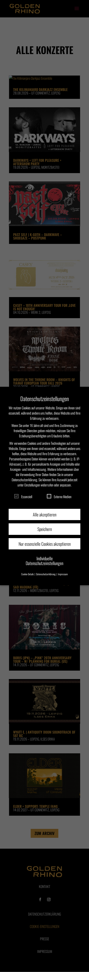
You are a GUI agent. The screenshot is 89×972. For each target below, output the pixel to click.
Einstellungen (32, 485)
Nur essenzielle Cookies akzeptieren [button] (45, 544)
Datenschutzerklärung (24, 479)
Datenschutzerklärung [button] (46, 574)
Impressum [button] (63, 574)
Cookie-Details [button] (27, 574)
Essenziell (26, 496)
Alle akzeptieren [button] (44, 514)
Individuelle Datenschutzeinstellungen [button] (44, 560)
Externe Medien (63, 496)
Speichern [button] (44, 529)
